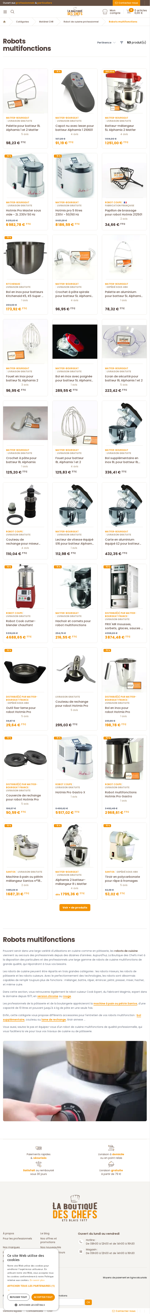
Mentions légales (12, 1311)
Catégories (22, 21)
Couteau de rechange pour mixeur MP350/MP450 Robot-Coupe (22, 542)
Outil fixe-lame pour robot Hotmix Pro (21, 710)
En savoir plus (37, 1280)
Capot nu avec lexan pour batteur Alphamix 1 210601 (74, 128)
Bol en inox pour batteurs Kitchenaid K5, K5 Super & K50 (25, 294)
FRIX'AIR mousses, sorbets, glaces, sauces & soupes (124, 626)
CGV (49, 1311)
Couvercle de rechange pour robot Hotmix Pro (23, 798)
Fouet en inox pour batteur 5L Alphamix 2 (22, 378)
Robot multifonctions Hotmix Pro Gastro (121, 794)
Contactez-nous (128, 2)
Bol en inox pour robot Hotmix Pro (117, 710)
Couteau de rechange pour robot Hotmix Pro (71, 704)
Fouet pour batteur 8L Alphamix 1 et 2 (69, 460)
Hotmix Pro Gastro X (70, 792)
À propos (8, 1233)
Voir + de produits (75, 907)
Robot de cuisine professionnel (81, 21)
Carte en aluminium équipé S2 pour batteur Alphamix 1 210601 (122, 542)
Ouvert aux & (27, 2)
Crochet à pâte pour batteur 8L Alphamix (21, 460)
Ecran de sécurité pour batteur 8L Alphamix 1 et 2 (124, 378)
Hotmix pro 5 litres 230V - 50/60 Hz (68, 213)
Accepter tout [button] (43, 1297)
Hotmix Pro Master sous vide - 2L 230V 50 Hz (23, 213)
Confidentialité (34, 1311)
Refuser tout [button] (18, 1297)
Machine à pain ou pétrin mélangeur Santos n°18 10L (24, 879)
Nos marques (11, 1247)
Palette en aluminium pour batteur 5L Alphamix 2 (123, 294)
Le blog (44, 1233)
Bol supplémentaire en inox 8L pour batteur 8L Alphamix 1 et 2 (121, 460)
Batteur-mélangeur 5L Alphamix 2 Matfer (120, 128)
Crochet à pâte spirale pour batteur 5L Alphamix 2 (74, 294)
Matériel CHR (46, 21)
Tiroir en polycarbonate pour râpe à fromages (122, 879)
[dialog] (31, 1279)
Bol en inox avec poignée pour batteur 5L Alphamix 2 (74, 378)
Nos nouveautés (50, 1247)
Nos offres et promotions (48, 1240)
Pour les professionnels (17, 1238)
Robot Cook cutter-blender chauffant (20, 623)
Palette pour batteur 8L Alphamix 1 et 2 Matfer (23, 128)
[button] (106, 42)
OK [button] (88, 1302)
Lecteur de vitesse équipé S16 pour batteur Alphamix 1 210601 (74, 542)
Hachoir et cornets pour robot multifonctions (73, 623)
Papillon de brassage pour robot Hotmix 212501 (123, 213)
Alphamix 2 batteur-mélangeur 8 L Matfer (71, 882)
